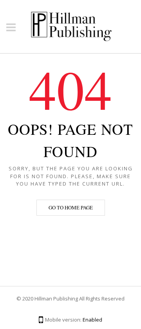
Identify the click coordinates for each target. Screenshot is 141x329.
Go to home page (71, 207)
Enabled (92, 319)
